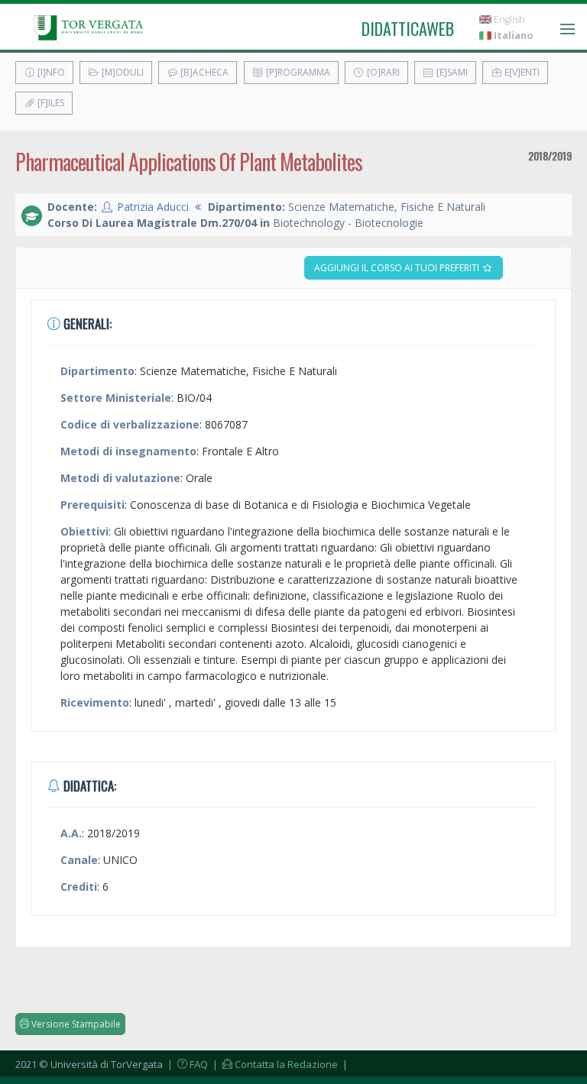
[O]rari (382, 72)
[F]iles (49, 102)
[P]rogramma (297, 72)
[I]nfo (50, 72)
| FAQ (186, 1064)
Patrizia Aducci (153, 206)
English (508, 19)
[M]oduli (121, 72)
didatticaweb (408, 28)
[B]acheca (203, 72)
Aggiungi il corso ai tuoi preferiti (398, 267)
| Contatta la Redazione (274, 1064)
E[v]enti (521, 72)
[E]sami (451, 72)
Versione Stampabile (75, 1024)
